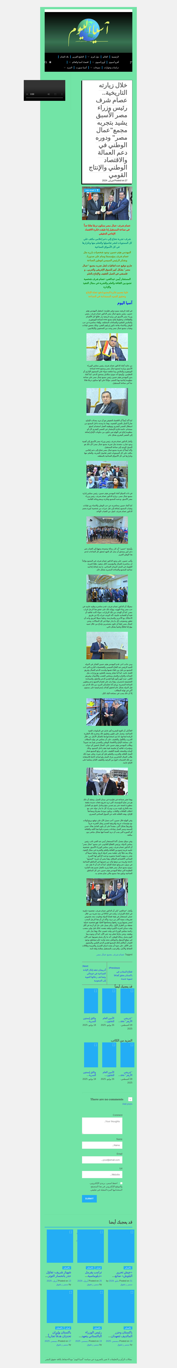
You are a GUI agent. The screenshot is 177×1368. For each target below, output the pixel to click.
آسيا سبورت (81, 67)
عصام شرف (118, 954)
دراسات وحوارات (111, 67)
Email (119, 1154)
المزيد (69, 67)
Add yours (127, 1104)
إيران (98, 1268)
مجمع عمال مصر (104, 954)
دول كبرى (95, 57)
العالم (105, 57)
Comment (117, 1115)
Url (120, 1168)
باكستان (128, 1268)
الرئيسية (115, 57)
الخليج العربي (78, 57)
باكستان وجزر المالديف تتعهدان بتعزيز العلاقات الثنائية (121, 1337)
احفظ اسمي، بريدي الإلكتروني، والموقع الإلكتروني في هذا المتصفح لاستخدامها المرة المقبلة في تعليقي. (105, 1186)
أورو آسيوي (100, 62)
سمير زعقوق (126, 1284)
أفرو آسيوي (114, 62)
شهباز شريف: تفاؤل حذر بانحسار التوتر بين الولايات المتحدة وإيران (58, 1277)
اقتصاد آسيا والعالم (80, 62)
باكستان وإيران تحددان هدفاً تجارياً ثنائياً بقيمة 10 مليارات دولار (59, 1337)
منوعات (96, 67)
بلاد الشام (64, 57)
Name (119, 1139)
